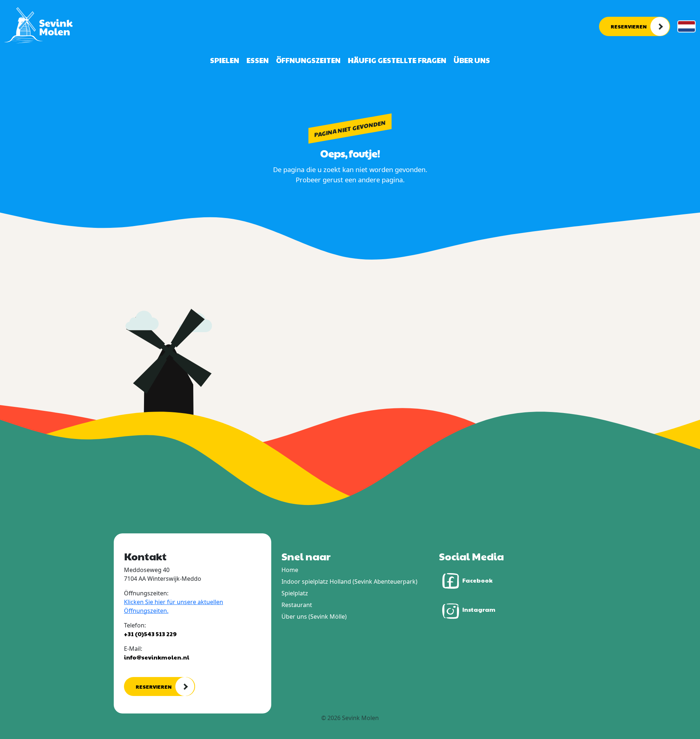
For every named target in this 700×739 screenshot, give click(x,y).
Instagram (478, 609)
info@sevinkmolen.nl (156, 657)
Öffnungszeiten (308, 60)
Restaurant (296, 605)
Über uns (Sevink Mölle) (314, 616)
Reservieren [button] (629, 26)
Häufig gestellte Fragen (397, 60)
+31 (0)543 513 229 (150, 634)
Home (289, 570)
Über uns (472, 60)
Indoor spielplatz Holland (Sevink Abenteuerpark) (349, 581)
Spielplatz (294, 593)
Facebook (477, 580)
